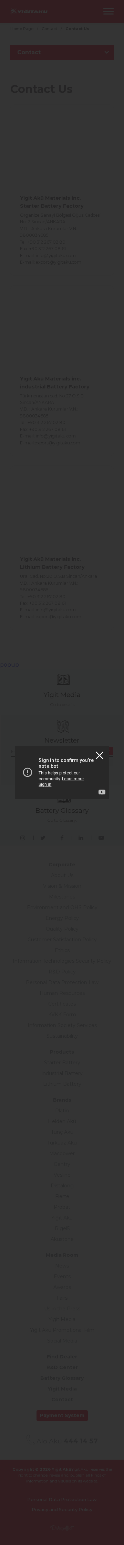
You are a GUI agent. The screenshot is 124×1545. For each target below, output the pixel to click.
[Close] (99, 755)
